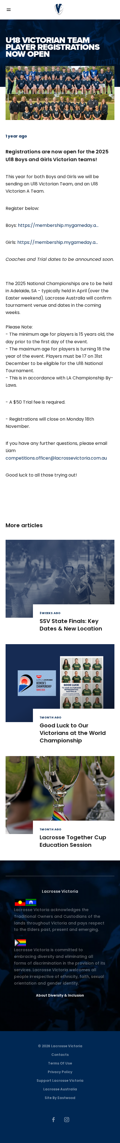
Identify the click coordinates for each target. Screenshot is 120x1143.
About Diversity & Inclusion (60, 995)
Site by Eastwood (60, 1097)
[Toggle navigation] (12, 10)
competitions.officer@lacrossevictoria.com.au (56, 458)
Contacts (60, 1054)
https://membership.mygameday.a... (58, 225)
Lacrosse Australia (60, 1089)
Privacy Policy (60, 1072)
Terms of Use (60, 1063)
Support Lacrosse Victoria (60, 1080)
